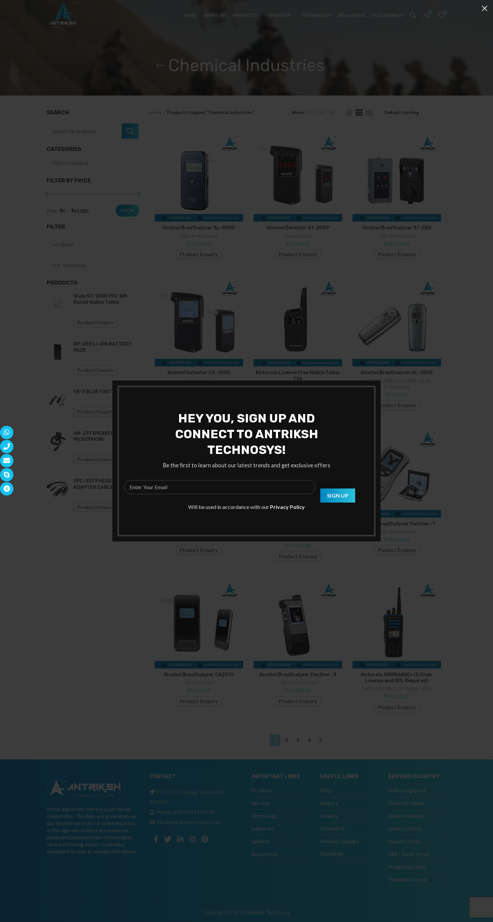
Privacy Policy (287, 507)
